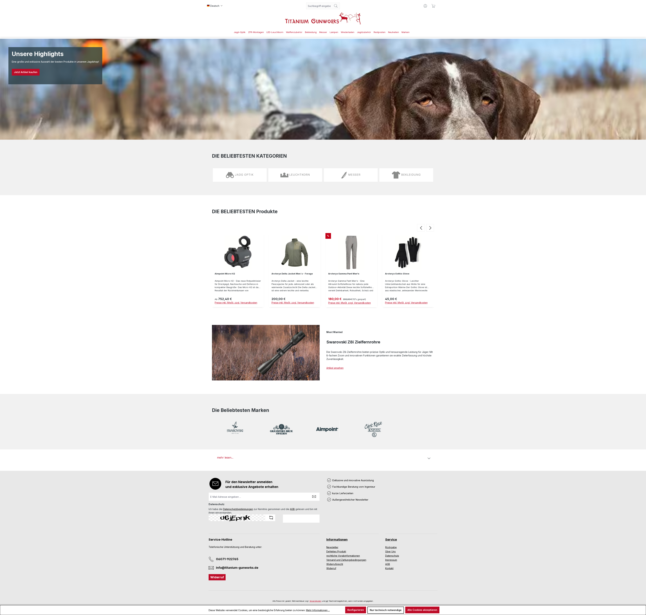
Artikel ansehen (335, 367)
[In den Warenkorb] (408, 311)
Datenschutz (392, 555)
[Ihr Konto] (425, 6)
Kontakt (389, 568)
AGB (292, 509)
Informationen (337, 539)
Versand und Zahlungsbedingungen (346, 559)
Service (391, 539)
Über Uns (390, 551)
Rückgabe (391, 547)
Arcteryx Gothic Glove (340, 273)
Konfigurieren (355, 609)
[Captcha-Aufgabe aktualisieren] (271, 517)
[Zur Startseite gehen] (323, 18)
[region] (323, 271)
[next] (430, 228)
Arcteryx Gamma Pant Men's (287, 273)
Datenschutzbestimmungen (238, 509)
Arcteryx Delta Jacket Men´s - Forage (235, 273)
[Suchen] (336, 6)
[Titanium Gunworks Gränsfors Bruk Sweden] (281, 429)
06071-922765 (227, 559)
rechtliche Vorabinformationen (343, 555)
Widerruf (217, 577)
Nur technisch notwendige (386, 610)
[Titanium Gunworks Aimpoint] (327, 429)
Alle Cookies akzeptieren (422, 609)
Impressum (391, 559)
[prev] (421, 228)
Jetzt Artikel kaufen (25, 72)
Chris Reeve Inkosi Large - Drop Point (405, 273)
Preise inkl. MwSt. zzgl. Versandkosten (236, 302)
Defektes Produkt (336, 551)
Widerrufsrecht (334, 564)
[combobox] (319, 6)
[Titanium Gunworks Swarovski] (235, 429)
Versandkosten (315, 601)
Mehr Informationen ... (318, 610)
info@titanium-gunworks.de (237, 567)
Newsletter (332, 547)
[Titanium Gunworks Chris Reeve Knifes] (373, 429)
